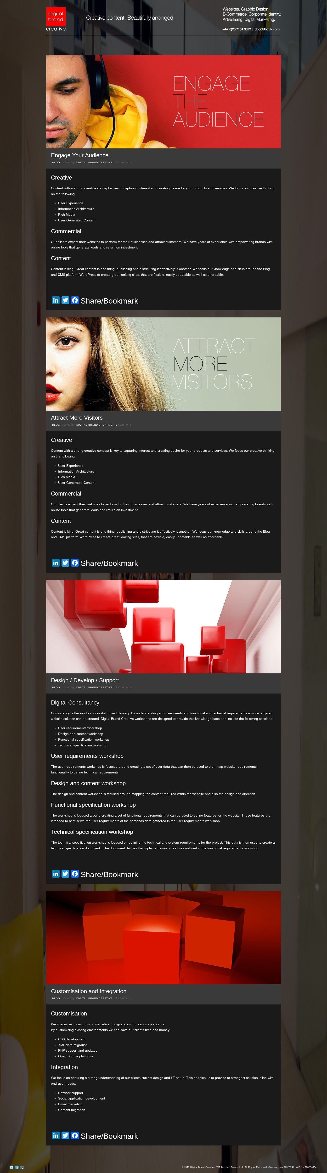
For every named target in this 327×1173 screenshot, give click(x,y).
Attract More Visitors (77, 417)
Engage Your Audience (79, 155)
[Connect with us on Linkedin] (17, 1168)
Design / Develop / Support (85, 680)
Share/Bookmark (109, 301)
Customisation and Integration (88, 991)
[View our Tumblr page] (22, 1168)
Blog (56, 162)
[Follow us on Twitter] (11, 1168)
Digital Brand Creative (94, 162)
